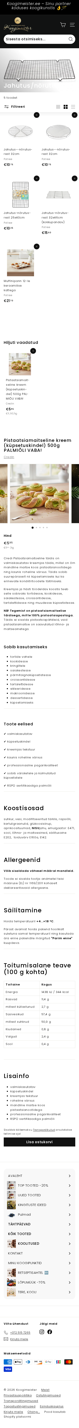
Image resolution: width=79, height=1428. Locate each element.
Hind (8, 535)
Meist (45, 1390)
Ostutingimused (48, 1395)
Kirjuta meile (13, 1412)
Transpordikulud (44, 1130)
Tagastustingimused (20, 1406)
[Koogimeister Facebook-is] (49, 1332)
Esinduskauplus (52, 1406)
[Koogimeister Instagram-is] (42, 1332)
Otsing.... (33, 1412)
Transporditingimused (21, 1401)
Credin (9, 457)
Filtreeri (17, 106)
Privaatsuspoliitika (18, 1395)
